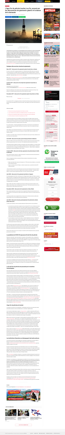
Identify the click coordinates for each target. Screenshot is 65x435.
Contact (32, 1)
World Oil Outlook (19, 328)
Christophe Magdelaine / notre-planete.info (23, 386)
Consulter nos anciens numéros (50, 222)
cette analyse (10, 354)
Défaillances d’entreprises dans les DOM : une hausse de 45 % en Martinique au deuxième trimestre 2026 (10, 418)
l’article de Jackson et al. (25, 288)
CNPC (14, 209)
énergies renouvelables (17, 302)
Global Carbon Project (17, 285)
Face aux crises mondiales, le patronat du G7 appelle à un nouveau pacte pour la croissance (36, 418)
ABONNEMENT (47, 1)
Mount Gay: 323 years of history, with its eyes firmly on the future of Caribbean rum (54, 77)
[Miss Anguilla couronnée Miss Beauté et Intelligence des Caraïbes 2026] (51, 49)
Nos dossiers (20, 1)
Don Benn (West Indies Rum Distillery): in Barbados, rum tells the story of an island (54, 71)
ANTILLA (25, 433)
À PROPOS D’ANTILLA (57, 433)
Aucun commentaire (22, 14)
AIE (22, 129)
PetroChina (19, 98)
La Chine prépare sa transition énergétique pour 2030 (17, 115)
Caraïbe (46, 53)
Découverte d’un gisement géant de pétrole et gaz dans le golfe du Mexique (21, 114)
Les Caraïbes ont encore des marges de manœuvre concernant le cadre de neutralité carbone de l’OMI (54, 65)
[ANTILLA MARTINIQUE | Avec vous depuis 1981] (7, 1)
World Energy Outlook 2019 (33, 273)
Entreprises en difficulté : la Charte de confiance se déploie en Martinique (23, 418)
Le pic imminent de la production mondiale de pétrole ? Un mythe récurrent (21, 112)
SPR (32, 259)
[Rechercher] (52, 1)
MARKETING (36, 433)
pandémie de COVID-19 (11, 63)
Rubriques (13, 1)
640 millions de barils (31, 257)
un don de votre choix (22, 87)
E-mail (52, 187)
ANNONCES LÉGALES (49, 433)
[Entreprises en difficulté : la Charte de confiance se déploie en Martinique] (23, 412)
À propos (26, 1)
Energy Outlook (23, 311)
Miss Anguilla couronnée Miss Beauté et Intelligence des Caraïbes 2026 (51, 56)
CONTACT (31, 433)
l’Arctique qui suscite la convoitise (16, 77)
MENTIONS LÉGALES (42, 433)
